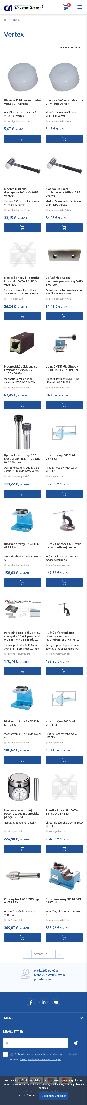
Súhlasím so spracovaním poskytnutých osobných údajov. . (43, 1057)
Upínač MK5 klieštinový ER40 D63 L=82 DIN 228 (62, 368)
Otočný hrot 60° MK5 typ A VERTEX (21, 900)
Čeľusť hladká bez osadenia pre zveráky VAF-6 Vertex (64, 281)
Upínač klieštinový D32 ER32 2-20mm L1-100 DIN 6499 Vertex (22, 458)
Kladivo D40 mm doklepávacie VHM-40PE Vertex (63, 192)
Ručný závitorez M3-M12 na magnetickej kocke (63, 545)
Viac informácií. (28, 1095)
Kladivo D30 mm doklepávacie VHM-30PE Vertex (21, 192)
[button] (66, 7)
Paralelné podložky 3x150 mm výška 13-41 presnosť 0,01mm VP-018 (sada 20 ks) (22, 637)
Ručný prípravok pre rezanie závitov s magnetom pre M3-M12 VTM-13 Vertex (62, 637)
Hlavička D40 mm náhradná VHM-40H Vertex (64, 101)
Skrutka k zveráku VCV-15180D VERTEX (62, 812)
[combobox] (70, 47)
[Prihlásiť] (76, 1043)
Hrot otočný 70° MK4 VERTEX (60, 723)
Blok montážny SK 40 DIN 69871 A (21, 545)
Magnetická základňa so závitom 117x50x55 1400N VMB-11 (21, 370)
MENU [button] (9, 1018)
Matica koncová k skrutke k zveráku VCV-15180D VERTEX (22, 281)
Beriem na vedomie (54, 1096)
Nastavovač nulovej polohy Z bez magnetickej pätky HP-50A (22, 814)
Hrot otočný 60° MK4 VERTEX (60, 456)
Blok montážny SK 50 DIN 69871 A (21, 723)
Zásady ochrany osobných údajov (40, 1059)
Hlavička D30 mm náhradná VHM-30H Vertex (22, 101)
